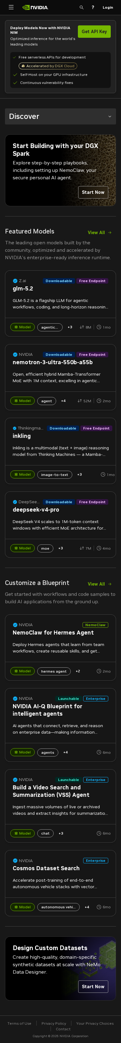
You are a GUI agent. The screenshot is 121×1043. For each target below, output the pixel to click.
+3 (70, 327)
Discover (24, 116)
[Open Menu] (11, 7)
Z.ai (22, 280)
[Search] (81, 7)
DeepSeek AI (30, 501)
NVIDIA (26, 354)
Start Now (93, 192)
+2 (78, 671)
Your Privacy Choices (95, 1023)
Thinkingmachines (32, 428)
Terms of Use (19, 1023)
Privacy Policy (54, 1023)
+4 (63, 400)
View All (96, 232)
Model (25, 327)
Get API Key (94, 31)
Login (108, 7)
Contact (63, 1029)
